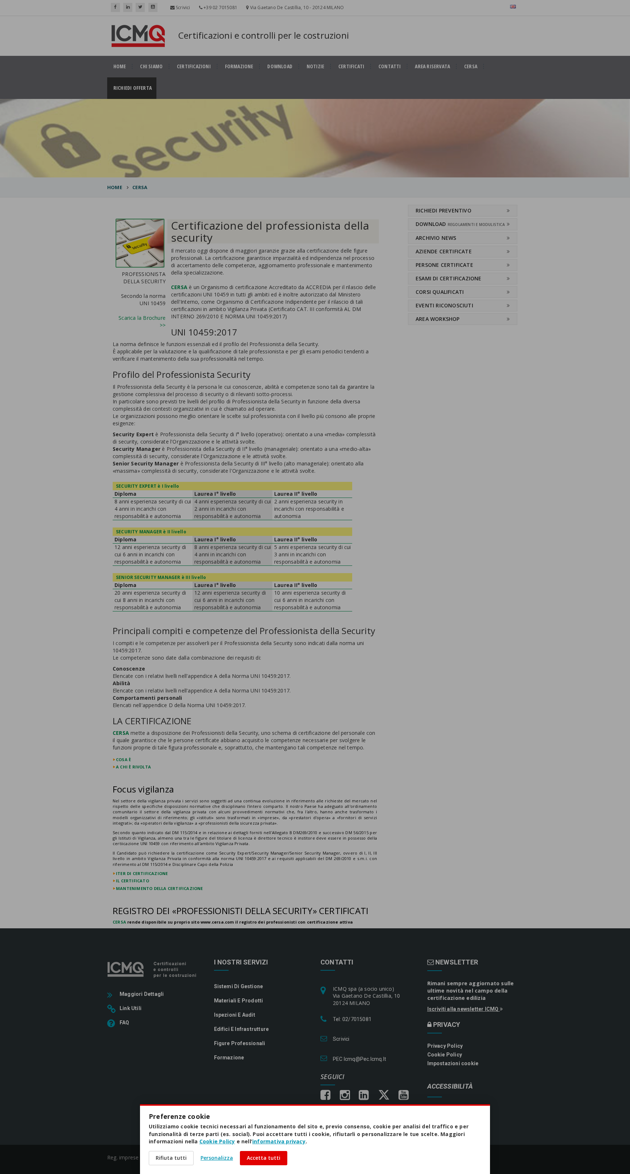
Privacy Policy (445, 1046)
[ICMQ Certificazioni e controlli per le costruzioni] (152, 969)
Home (114, 187)
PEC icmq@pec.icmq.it (359, 1059)
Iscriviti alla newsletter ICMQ (463, 1009)
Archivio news (436, 237)
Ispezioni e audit (234, 1015)
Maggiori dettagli (142, 994)
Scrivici (182, 7)
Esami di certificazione (449, 278)
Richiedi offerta (134, 88)
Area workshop (438, 318)
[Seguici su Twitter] (140, 7)
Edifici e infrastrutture (241, 1029)
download (279, 66)
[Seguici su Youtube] (153, 7)
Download (460, 223)
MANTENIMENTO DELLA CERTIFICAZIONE (159, 888)
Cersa (470, 66)
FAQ (124, 1022)
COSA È (123, 759)
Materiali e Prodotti (238, 1001)
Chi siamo (151, 66)
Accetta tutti (263, 1157)
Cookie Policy (444, 1055)
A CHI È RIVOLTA (133, 767)
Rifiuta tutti (171, 1157)
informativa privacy (279, 1141)
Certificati (351, 66)
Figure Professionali (239, 1043)
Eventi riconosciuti (444, 305)
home (119, 66)
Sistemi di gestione (238, 986)
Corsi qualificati (440, 291)
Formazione (239, 66)
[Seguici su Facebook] (115, 7)
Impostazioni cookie (453, 1063)
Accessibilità (450, 1086)
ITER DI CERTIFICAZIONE (142, 873)
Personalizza (217, 1157)
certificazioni (194, 66)
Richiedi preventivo (443, 210)
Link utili (130, 1008)
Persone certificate (444, 264)
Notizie (315, 66)
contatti (389, 66)
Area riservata (432, 66)
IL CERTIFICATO (132, 880)
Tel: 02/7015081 (352, 1019)
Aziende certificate (444, 251)
